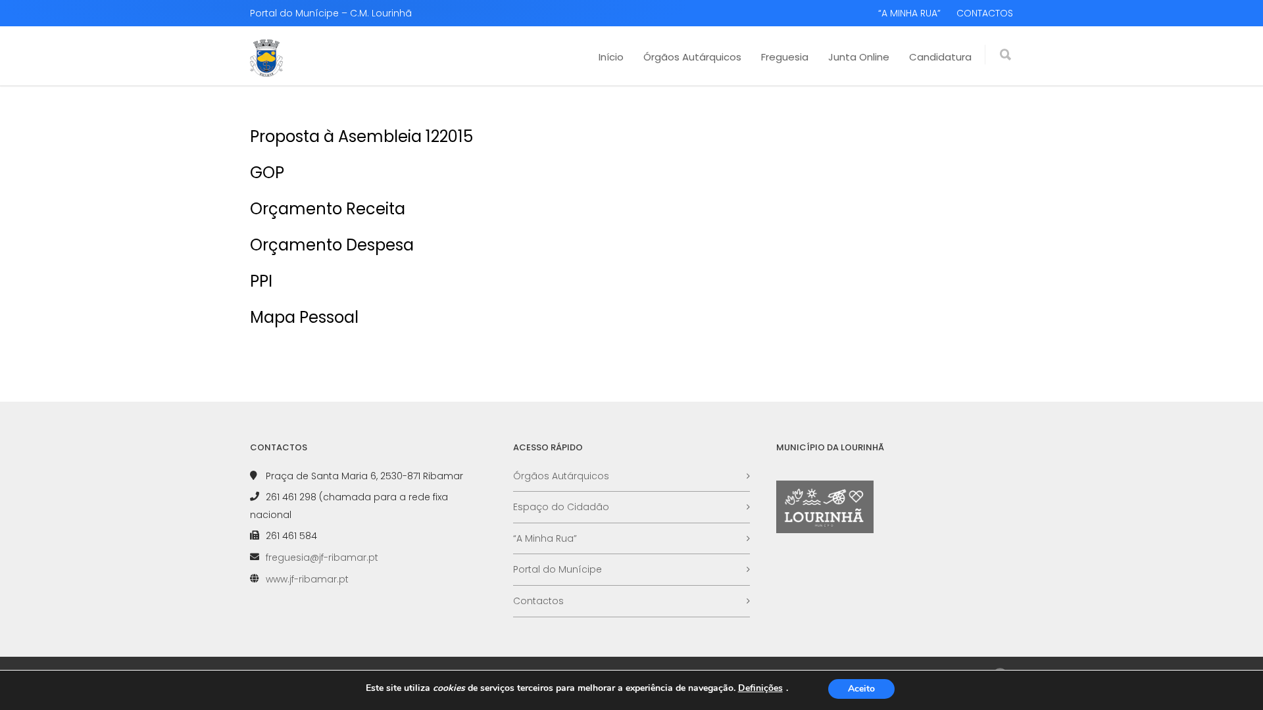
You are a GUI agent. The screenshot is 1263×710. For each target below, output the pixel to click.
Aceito (861, 688)
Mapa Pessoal (304, 317)
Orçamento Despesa (332, 245)
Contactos (538, 600)
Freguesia (784, 57)
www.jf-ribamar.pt (307, 579)
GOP (267, 172)
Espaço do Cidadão (561, 506)
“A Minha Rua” (545, 538)
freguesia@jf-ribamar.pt (322, 557)
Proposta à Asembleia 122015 (361, 136)
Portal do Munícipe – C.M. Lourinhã (331, 13)
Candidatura (940, 57)
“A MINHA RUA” (909, 13)
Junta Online (858, 57)
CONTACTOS (984, 13)
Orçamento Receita (327, 209)
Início (611, 57)
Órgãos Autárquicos (692, 57)
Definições (760, 688)
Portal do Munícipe (557, 569)
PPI (261, 281)
